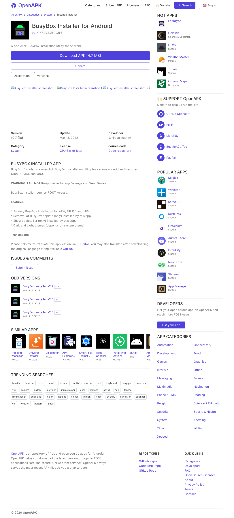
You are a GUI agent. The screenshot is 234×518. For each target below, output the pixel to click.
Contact (190, 494)
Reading (199, 395)
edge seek (36, 396)
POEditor (83, 244)
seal (82, 390)
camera (25, 390)
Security (163, 411)
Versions (43, 75)
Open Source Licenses (200, 475)
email (50, 403)
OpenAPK (16, 14)
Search (187, 5)
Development (166, 353)
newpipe (126, 383)
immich (87, 396)
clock (50, 396)
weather (24, 403)
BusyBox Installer (56, 25)
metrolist (51, 390)
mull (117, 390)
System (48, 14)
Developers (192, 466)
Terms (189, 489)
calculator (125, 396)
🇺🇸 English (210, 5)
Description (22, 75)
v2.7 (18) (17, 137)
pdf (99, 383)
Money (198, 378)
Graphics (200, 361)
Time (160, 428)
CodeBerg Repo (150, 466)
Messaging (164, 378)
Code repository (119, 150)
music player (68, 390)
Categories (93, 5)
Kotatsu (64, 383)
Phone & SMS (166, 395)
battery (38, 403)
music (51, 383)
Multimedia (164, 386)
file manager (19, 396)
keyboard (111, 383)
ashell (106, 390)
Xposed (162, 436)
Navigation (201, 386)
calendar (140, 396)
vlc (13, 403)
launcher (29, 383)
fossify (16, 383)
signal (74, 396)
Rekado (62, 396)
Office (198, 370)
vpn (41, 383)
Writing (198, 428)
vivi (14, 390)
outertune (141, 383)
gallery (37, 390)
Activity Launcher (83, 383)
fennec (127, 390)
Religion (162, 403)
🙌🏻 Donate (162, 5)
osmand (94, 390)
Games (162, 361)
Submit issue (24, 267)
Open (30, 5)
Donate (80, 66)
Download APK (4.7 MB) (80, 55)
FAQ (147, 5)
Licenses (133, 5)
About (189, 480)
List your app (171, 325)
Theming (200, 420)
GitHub (68, 249)
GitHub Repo (148, 461)
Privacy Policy (194, 484)
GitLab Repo (147, 470)
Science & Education (208, 403)
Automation (165, 345)
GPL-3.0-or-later (71, 150)
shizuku (111, 396)
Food (197, 353)
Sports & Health (205, 411)
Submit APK (114, 5)
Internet (162, 370)
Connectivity (202, 345)
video (99, 396)
